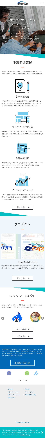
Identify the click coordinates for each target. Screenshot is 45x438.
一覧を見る (21, 336)
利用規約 (27, 389)
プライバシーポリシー (14, 392)
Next (42, 318)
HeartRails (22, 3)
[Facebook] (9, 373)
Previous (2, 318)
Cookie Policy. (26, 435)
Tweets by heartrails (22, 422)
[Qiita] (27, 373)
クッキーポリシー (30, 392)
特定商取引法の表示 (30, 395)
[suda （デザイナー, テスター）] (32, 317)
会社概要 (10, 389)
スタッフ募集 (21, 329)
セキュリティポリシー (14, 395)
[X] (18, 373)
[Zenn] (36, 373)
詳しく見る (21, 207)
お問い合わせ (22, 362)
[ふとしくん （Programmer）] (13, 317)
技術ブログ (22, 380)
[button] (3, 30)
